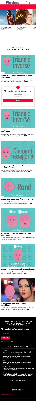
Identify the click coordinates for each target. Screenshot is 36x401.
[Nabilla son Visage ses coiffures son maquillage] (18, 290)
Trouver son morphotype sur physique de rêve (17, 352)
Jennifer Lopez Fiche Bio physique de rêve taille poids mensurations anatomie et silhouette (18, 374)
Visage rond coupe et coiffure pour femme (17, 199)
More (26, 81)
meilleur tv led (6, 366)
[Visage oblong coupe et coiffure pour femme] (18, 255)
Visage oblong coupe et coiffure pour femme (18, 269)
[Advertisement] (8, 38)
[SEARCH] (33, 7)
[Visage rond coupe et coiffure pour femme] (18, 187)
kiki (3, 360)
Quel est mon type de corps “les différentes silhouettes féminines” (17, 357)
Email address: (18, 94)
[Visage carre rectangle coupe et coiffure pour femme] (18, 220)
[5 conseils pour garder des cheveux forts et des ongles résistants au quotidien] (24, 17)
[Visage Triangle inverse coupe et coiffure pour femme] (18, 64)
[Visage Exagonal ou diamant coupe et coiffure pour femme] (18, 152)
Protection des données (7, 394)
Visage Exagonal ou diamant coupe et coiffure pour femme (15, 166)
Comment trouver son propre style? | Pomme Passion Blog (17, 354)
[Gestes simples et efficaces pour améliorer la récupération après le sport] (8, 17)
